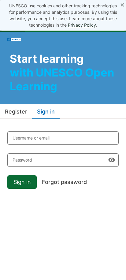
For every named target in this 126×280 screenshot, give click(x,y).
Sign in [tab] (46, 111)
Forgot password (64, 182)
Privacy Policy (82, 25)
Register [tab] (16, 111)
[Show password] (111, 160)
